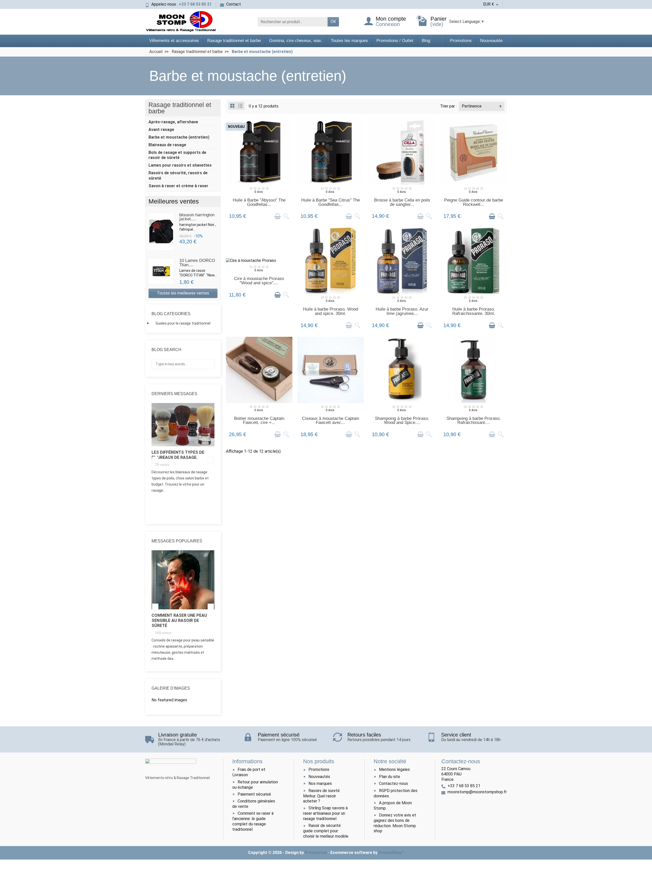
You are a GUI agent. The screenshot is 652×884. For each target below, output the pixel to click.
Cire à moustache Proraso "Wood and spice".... (259, 280)
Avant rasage (161, 129)
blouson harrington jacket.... (196, 217)
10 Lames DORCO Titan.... (197, 262)
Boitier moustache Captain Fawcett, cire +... (259, 420)
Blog (426, 40)
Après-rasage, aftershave (173, 121)
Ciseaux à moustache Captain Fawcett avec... (330, 420)
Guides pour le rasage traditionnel (183, 323)
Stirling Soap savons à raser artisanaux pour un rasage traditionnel (325, 813)
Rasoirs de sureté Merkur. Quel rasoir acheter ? (321, 796)
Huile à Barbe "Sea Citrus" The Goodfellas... (330, 202)
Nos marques (320, 783)
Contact (233, 4)
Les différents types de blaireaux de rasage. (178, 455)
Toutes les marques (349, 40)
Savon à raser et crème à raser (178, 185)
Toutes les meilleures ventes (183, 293)
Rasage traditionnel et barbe (234, 40)
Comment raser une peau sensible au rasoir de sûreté (179, 620)
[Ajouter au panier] (277, 216)
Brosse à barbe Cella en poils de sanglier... (402, 202)
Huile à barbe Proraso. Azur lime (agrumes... (402, 311)
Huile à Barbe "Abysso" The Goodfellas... (259, 202)
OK (333, 21)
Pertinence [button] (472, 106)
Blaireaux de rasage (167, 144)
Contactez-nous (393, 783)
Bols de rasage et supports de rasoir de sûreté (177, 155)
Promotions (461, 40)
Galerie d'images (171, 688)
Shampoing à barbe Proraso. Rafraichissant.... (473, 420)
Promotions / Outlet (394, 40)
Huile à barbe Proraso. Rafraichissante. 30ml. (473, 311)
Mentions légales (394, 769)
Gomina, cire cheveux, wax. (295, 40)
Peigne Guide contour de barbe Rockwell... (473, 202)
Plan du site (389, 776)
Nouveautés (491, 40)
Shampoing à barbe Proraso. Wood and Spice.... (402, 420)
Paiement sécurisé (254, 794)
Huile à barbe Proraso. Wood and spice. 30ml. (330, 311)
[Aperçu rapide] (286, 216)
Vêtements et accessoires (174, 40)
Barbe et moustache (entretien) (178, 137)
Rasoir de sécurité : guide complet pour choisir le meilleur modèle (325, 831)
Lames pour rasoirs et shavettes (180, 165)
